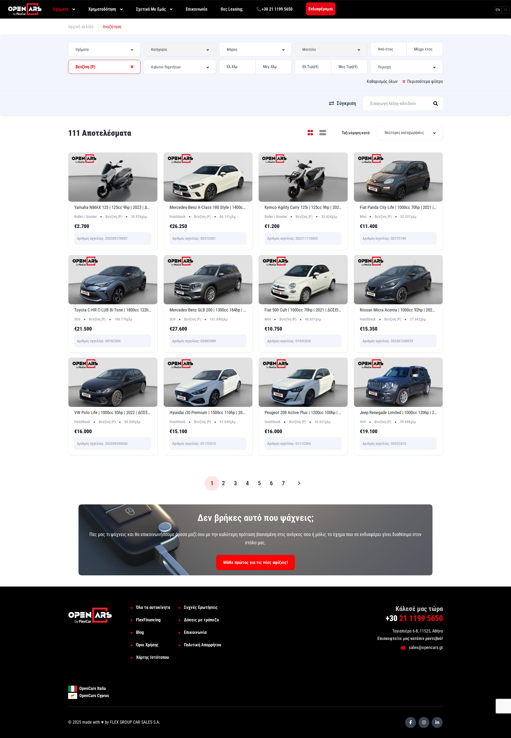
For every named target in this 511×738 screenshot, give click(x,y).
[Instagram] (423, 722)
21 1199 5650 (414, 618)
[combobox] (104, 49)
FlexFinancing (148, 619)
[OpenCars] (25, 8)
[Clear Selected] (132, 67)
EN (498, 10)
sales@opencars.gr (425, 647)
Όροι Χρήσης (147, 644)
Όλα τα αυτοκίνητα (153, 607)
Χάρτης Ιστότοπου (152, 657)
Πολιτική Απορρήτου (202, 644)
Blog (140, 632)
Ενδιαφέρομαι (320, 8)
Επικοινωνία (195, 632)
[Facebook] (410, 722)
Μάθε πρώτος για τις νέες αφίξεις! (255, 562)
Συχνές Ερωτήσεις (201, 607)
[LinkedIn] (437, 722)
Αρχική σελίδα (80, 26)
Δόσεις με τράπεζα (201, 619)
